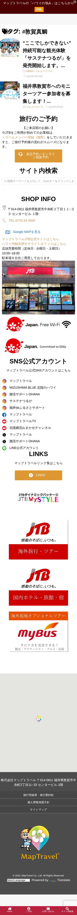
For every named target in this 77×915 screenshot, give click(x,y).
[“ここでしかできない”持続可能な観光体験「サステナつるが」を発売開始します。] (10, 48)
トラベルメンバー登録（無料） (24, 137)
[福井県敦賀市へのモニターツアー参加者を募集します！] (10, 91)
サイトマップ (38, 809)
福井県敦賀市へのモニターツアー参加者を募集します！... (46, 94)
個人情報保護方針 (38, 802)
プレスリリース (43, 71)
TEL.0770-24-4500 (22, 220)
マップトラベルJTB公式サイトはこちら (30, 239)
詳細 (39, 9)
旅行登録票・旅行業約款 (38, 795)
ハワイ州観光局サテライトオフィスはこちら (34, 244)
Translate (63, 880)
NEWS (29, 71)
